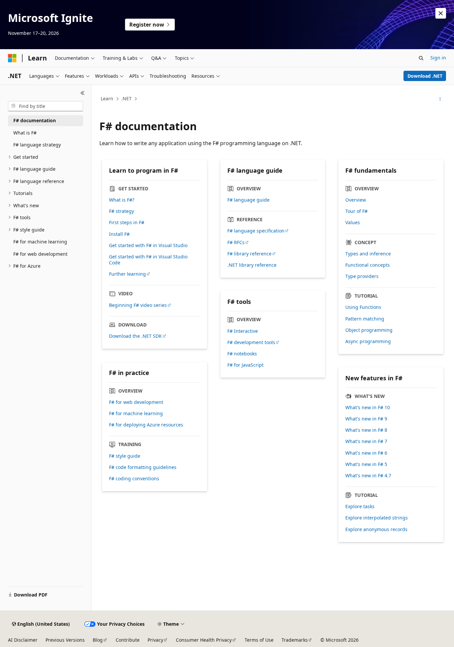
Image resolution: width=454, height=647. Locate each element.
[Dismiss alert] (440, 13)
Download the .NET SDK (135, 336)
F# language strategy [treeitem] (37, 144)
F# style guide (124, 456)
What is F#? (121, 200)
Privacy (155, 640)
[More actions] (440, 99)
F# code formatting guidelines (142, 467)
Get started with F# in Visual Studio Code (148, 260)
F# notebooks (242, 354)
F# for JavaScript (245, 365)
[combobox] (45, 106)
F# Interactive (242, 331)
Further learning (127, 274)
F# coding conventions (134, 479)
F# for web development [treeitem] (40, 254)
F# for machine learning (136, 413)
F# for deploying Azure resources (146, 425)
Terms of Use (259, 640)
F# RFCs (236, 242)
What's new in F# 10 (367, 408)
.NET (126, 98)
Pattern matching (364, 319)
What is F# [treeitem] (25, 133)
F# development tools (251, 342)
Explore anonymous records (376, 529)
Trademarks (295, 640)
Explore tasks (360, 506)
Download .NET (424, 76)
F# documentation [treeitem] (34, 120)
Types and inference (368, 254)
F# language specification (255, 231)
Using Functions (363, 307)
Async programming (368, 341)
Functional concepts (367, 265)
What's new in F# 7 (366, 441)
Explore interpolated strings (376, 518)
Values (352, 223)
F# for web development (136, 402)
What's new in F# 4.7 (368, 476)
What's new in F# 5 (366, 464)
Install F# (119, 234)
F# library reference (249, 254)
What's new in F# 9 (366, 419)
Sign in (438, 57)
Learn (107, 98)
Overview (355, 200)
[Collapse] (82, 93)
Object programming (369, 330)
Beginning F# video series (138, 305)
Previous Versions (65, 640)
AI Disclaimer (23, 640)
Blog (98, 640)
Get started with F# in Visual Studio (148, 245)
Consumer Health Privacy (204, 640)
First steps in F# (126, 223)
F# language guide (248, 200)
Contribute (128, 640)
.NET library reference (252, 265)
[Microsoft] (12, 58)
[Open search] (421, 58)
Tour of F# (356, 211)
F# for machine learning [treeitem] (40, 241)
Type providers (362, 276)
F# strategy (121, 211)
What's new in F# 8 (366, 430)
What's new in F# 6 (366, 453)
